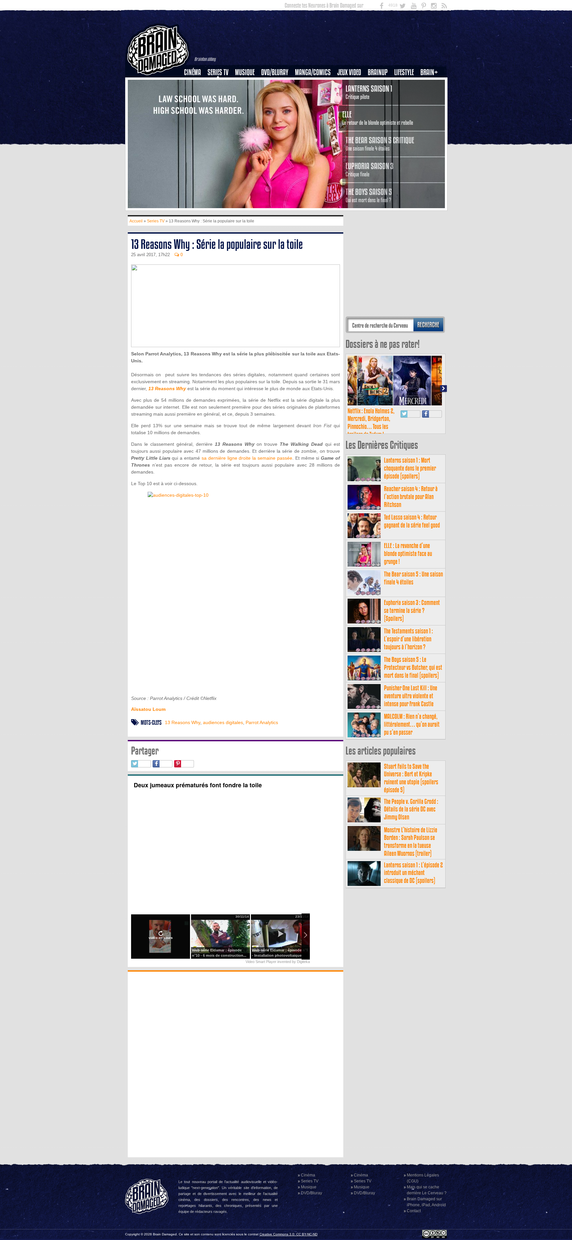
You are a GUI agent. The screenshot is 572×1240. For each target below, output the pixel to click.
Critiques (195, 83)
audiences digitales (223, 722)
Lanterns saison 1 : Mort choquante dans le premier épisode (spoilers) (410, 468)
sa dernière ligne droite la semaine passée (247, 458)
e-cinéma (195, 106)
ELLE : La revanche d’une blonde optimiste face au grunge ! (408, 553)
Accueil (136, 221)
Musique (245, 72)
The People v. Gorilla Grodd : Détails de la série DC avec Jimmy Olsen (411, 809)
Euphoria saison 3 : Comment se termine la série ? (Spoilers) (412, 610)
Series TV (218, 72)
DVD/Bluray (274, 72)
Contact (414, 1211)
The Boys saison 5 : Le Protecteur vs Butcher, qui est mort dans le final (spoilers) (413, 667)
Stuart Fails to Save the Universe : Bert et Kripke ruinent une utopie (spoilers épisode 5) (411, 778)
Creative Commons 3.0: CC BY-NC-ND (288, 1234)
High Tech (406, 106)
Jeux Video (349, 72)
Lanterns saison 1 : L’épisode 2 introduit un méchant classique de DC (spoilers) (413, 873)
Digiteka (303, 962)
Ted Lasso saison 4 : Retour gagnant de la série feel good (412, 521)
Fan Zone (431, 83)
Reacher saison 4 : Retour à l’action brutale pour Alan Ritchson (411, 496)
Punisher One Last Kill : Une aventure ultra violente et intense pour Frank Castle (410, 696)
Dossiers (195, 95)
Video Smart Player (261, 962)
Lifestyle (404, 72)
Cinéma (192, 72)
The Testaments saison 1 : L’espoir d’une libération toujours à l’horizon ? (408, 639)
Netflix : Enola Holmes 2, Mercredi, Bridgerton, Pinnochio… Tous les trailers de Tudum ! (371, 422)
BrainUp (378, 72)
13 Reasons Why (182, 722)
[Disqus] (235, 1063)
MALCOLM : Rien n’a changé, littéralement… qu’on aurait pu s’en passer (412, 724)
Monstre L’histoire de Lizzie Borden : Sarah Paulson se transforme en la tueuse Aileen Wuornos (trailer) (410, 841)
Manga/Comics (313, 72)
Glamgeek (406, 95)
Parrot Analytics (262, 722)
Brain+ (429, 72)
